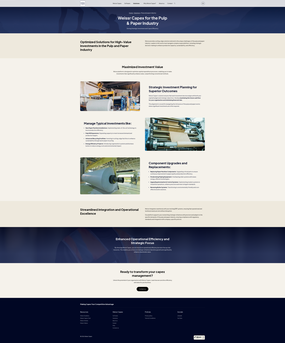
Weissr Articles (84, 320)
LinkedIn (179, 316)
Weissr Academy (84, 316)
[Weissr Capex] (82, 5)
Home (131, 13)
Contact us (142, 289)
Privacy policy (148, 316)
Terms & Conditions (150, 318)
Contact (170, 3)
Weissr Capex (117, 3)
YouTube (179, 318)
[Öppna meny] (203, 3)
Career (114, 323)
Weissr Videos (84, 323)
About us (161, 3)
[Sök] (174, 3)
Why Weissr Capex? (150, 3)
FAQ (114, 325)
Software (127, 3)
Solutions (136, 3)
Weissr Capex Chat (85, 318)
